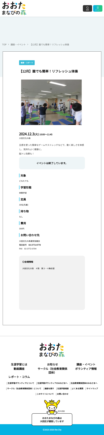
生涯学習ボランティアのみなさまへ (52, 383)
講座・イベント (18, 44)
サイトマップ (92, 388)
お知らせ (52, 364)
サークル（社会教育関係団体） (52, 370)
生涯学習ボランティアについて (21, 383)
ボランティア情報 (86, 369)
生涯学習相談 (63, 388)
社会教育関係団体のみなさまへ (84, 383)
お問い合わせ (62, 393)
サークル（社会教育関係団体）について (24, 388)
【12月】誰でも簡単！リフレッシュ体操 (49, 44)
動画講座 (19, 369)
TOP (4, 44)
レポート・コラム (19, 377)
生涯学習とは (19, 364)
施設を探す (49, 388)
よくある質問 (77, 388)
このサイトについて (45, 393)
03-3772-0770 (35, 244)
